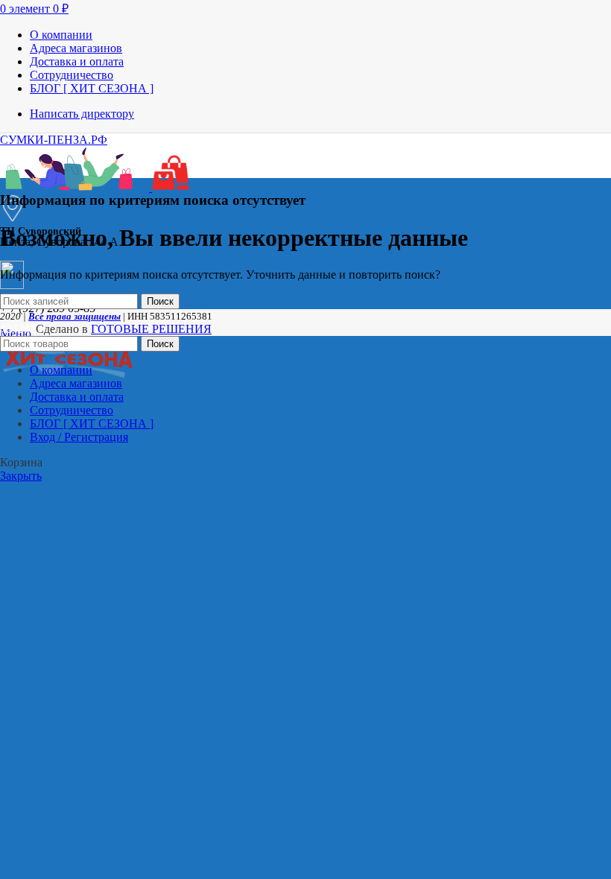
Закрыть (21, 475)
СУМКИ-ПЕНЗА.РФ (53, 139)
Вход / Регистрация (79, 437)
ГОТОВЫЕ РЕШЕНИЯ (151, 329)
